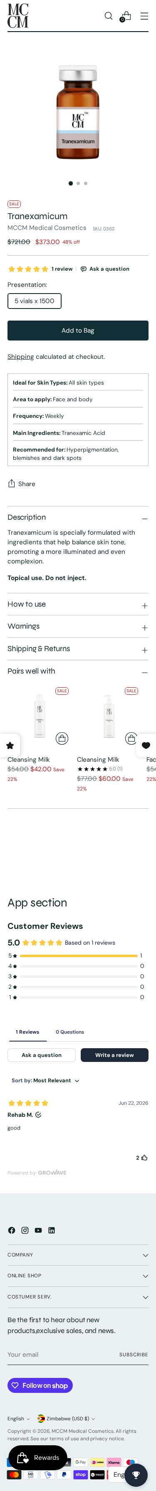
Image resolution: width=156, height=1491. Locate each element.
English (15, 1418)
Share (26, 484)
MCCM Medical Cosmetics (47, 228)
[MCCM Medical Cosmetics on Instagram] (26, 1231)
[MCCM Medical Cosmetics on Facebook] (12, 1231)
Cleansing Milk (28, 759)
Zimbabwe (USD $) (68, 1418)
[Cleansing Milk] (39, 716)
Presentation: (27, 285)
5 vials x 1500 (34, 301)
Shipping (20, 357)
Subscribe (134, 1354)
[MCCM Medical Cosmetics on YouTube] (39, 1231)
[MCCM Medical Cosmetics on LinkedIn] (52, 1231)
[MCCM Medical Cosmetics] (17, 15)
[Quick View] (62, 738)
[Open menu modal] (144, 15)
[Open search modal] (108, 15)
